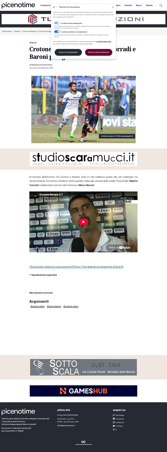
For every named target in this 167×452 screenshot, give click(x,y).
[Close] (113, 7)
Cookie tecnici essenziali (71, 23)
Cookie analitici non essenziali (74, 32)
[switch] (56, 31)
